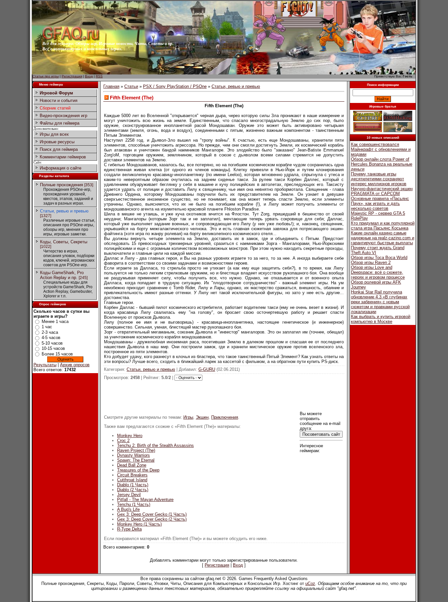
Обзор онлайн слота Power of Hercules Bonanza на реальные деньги (381, 164)
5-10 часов (52, 343)
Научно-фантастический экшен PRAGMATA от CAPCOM (382, 191)
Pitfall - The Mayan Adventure (145, 499)
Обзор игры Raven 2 (371, 262)
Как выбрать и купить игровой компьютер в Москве (380, 319)
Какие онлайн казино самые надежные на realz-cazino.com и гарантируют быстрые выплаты (382, 238)
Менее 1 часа (55, 321)
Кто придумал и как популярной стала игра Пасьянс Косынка (383, 226)
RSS (99, 76)
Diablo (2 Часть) (132, 489)
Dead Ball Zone (131, 465)
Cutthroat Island (132, 479)
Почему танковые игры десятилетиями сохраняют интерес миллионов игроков (378, 178)
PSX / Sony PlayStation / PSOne (175, 86)
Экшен (202, 417)
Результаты (44, 364)
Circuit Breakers (132, 474)
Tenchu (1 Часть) (133, 504)
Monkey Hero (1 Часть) (139, 524)
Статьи (131, 86)
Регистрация (72, 76)
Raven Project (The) (136, 450)
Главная (111, 86)
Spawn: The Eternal (135, 460)
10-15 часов (53, 348)
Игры (188, 417)
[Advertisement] (224, 395)
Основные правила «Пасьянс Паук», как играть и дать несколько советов (380, 203)
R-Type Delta (129, 529)
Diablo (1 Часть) (132, 484)
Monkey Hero (129, 435)
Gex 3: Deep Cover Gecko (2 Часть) (152, 519)
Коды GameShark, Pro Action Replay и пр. (62, 275)
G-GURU (206, 369)
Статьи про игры (45, 76)
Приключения (224, 417)
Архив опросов (75, 364)
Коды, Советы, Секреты (63, 241)
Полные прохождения (61, 184)
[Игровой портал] (70, 39)
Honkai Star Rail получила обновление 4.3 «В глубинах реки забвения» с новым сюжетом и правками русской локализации (380, 302)
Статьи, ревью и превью (64, 211)
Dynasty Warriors (133, 455)
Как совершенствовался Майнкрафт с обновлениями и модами (381, 149)
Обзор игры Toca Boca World (379, 257)
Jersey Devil (129, 494)
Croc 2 (123, 440)
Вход (89, 76)
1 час (47, 326)
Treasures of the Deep (138, 470)
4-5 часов (51, 337)
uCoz (310, 583)
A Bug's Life (128, 509)
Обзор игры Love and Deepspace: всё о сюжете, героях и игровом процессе (378, 272)
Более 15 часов (57, 353)
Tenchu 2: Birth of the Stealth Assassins (155, 445)
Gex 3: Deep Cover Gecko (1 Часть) (152, 514)
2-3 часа (50, 332)
